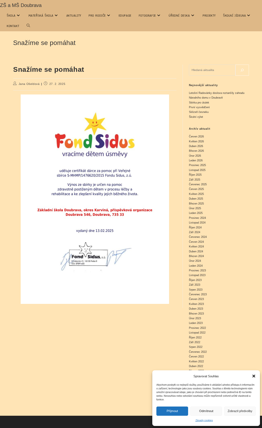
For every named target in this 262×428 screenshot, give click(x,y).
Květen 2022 (196, 361)
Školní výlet (196, 116)
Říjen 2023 (195, 280)
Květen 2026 (196, 141)
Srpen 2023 (195, 289)
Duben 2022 (196, 366)
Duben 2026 (196, 146)
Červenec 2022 (198, 351)
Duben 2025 (196, 198)
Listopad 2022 (197, 332)
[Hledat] (242, 70)
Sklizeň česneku (199, 111)
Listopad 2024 (197, 222)
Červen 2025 (196, 189)
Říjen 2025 (195, 174)
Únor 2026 (195, 155)
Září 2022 (194, 342)
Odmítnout (206, 411)
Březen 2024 (196, 256)
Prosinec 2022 (197, 327)
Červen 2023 (196, 299)
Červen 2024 (196, 241)
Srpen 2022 (195, 346)
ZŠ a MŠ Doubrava (21, 5)
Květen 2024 (196, 246)
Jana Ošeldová (29, 83)
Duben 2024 (196, 251)
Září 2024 (194, 232)
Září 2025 (194, 179)
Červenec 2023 (198, 294)
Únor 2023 (195, 318)
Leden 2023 (196, 323)
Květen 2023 (196, 304)
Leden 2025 (196, 213)
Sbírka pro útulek (199, 102)
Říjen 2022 (195, 337)
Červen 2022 (196, 356)
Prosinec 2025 (197, 165)
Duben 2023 (196, 308)
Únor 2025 (195, 208)
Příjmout (172, 411)
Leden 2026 (196, 160)
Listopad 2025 (197, 170)
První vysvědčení (199, 107)
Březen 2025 (196, 203)
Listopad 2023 (197, 275)
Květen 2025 (196, 193)
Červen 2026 (196, 136)
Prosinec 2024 (197, 217)
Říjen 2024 (195, 227)
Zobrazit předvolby (240, 411)
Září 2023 (194, 284)
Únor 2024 (195, 260)
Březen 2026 (196, 150)
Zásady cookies (204, 420)
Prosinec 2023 (197, 270)
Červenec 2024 (198, 236)
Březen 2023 (196, 313)
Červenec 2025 (198, 184)
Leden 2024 (196, 265)
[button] (254, 376)
